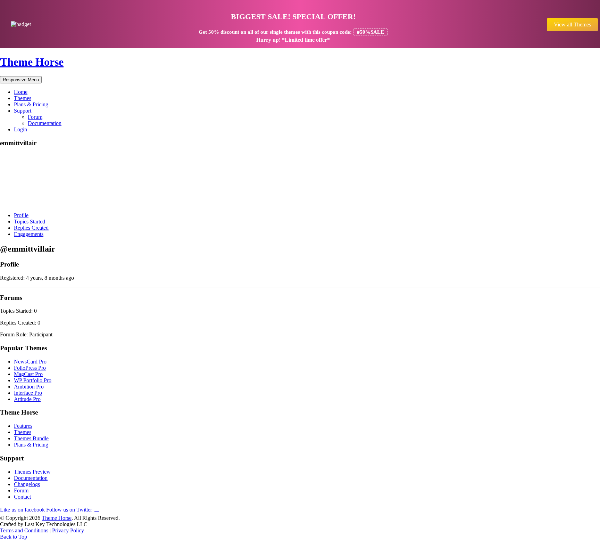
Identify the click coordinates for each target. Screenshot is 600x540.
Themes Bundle (31, 438)
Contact (22, 497)
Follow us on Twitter (69, 510)
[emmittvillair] (26, 203)
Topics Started (29, 221)
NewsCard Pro (30, 362)
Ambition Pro (29, 387)
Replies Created (31, 228)
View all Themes (572, 24)
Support (22, 111)
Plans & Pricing (31, 104)
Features (23, 426)
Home (20, 92)
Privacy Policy (68, 530)
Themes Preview (32, 472)
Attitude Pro (27, 399)
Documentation (44, 123)
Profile (21, 215)
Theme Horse (32, 62)
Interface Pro (28, 393)
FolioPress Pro (30, 368)
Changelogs (27, 484)
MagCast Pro (28, 374)
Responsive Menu (21, 79)
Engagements (28, 234)
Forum (35, 117)
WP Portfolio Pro (32, 380)
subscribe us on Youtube (97, 509)
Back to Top (13, 537)
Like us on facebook (22, 510)
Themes (22, 98)
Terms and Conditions (24, 530)
